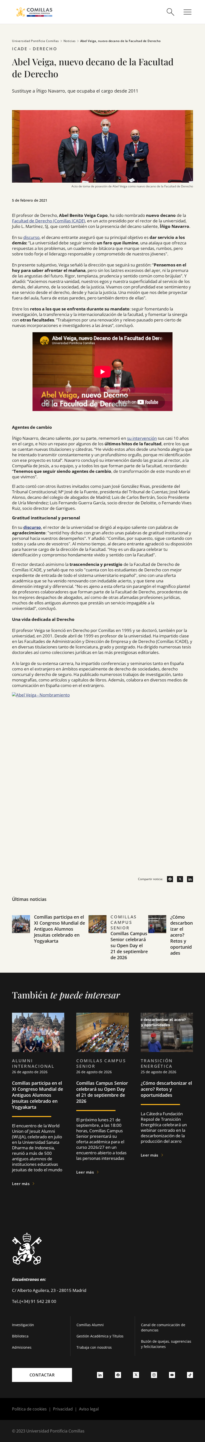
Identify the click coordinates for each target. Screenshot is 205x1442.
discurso (31, 237)
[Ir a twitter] (178, 879)
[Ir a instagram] (154, 1375)
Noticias (70, 41)
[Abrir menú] (187, 12)
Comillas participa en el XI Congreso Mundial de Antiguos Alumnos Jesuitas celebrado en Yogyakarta (59, 929)
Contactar (42, 1375)
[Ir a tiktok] (190, 1375)
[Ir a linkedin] (188, 879)
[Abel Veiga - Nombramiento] (102, 760)
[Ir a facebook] (168, 879)
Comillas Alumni (90, 1324)
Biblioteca (20, 1336)
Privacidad (63, 1409)
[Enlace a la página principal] (34, 12)
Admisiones (22, 1347)
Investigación (23, 1324)
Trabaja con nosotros (94, 1347)
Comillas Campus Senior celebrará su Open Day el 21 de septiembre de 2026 (129, 945)
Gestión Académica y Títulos (100, 1336)
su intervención (142, 438)
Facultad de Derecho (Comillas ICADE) (48, 221)
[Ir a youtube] (172, 1375)
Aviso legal (89, 1409)
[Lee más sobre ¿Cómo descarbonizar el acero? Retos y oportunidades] (167, 1032)
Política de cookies (29, 1409)
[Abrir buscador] (170, 12)
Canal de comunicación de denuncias (163, 1327)
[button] (50, 943)
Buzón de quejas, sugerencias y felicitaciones (166, 1344)
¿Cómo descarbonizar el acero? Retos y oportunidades (181, 935)
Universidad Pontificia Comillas (35, 41)
